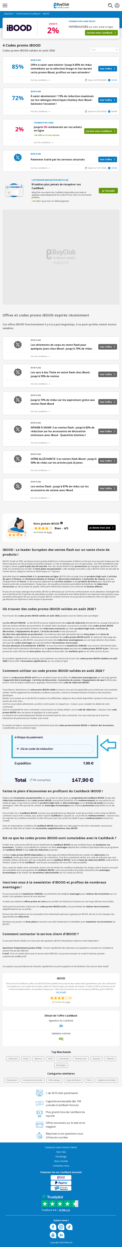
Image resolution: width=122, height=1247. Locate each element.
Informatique (54, 1080)
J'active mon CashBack (100, 32)
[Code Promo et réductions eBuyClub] (61, 5)
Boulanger (61, 1065)
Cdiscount (12, 1058)
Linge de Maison (73, 1080)
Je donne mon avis (99, 527)
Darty (25, 1058)
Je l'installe (108, 190)
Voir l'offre (106, 68)
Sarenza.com (81, 1058)
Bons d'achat (61, 1161)
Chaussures (11, 1080)
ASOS (50, 1058)
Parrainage (61, 1156)
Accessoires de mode (32, 1080)
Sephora (38, 1058)
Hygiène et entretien (107, 1080)
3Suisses (96, 1058)
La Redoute (64, 1058)
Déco (89, 1080)
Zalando (110, 1058)
